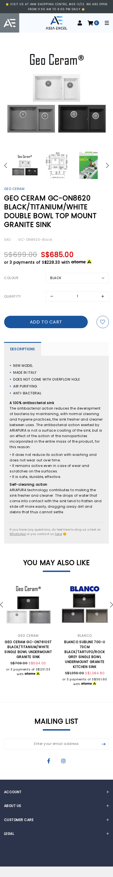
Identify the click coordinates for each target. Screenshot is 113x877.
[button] (7, 165)
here (58, 534)
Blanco (85, 635)
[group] (24, 165)
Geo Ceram (14, 188)
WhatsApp (18, 534)
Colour (11, 278)
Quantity (12, 296)
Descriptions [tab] (22, 349)
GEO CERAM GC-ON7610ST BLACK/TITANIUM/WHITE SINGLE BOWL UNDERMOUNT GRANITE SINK (28, 649)
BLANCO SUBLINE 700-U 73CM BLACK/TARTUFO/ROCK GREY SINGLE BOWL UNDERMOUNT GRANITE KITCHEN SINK (84, 654)
